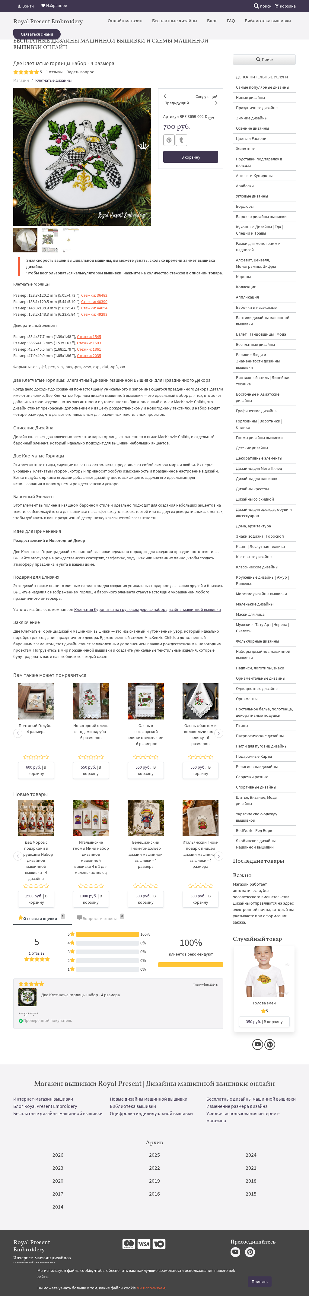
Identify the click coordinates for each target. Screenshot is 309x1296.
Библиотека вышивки (268, 20)
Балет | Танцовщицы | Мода (261, 334)
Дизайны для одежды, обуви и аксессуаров (264, 512)
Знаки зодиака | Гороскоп (260, 536)
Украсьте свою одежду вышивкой (256, 817)
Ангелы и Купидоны (254, 175)
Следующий (207, 96)
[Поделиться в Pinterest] (169, 140)
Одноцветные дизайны (257, 688)
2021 (251, 1167)
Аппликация (247, 297)
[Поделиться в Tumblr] (181, 140)
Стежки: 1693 (89, 343)
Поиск (267, 59)
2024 (251, 1154)
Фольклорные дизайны (257, 641)
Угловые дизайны (252, 196)
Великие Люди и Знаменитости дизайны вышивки (258, 361)
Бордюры (244, 206)
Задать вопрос (80, 71)
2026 (58, 1154)
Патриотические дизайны (260, 735)
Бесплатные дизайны (174, 20)
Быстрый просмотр (36, 707)
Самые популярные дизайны (262, 87)
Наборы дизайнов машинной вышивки (263, 654)
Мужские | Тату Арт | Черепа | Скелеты (262, 628)
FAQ (231, 20)
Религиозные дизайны (257, 766)
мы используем (151, 1288)
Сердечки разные (252, 776)
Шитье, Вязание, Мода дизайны (256, 800)
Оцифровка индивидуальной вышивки (151, 1113)
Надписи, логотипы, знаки (260, 668)
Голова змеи (264, 1003)
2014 (58, 1206)
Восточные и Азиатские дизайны (257, 397)
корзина (287, 6)
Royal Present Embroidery (48, 21)
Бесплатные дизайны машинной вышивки (251, 1099)
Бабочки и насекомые (256, 307)
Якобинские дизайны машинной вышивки (256, 844)
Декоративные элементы (259, 458)
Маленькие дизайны (254, 604)
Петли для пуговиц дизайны (261, 746)
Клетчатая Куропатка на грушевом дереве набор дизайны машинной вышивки (147, 609)
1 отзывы (54, 71)
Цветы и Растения (252, 138)
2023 (58, 1167)
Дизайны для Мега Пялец (259, 468)
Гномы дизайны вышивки (259, 437)
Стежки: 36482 (94, 295)
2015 (251, 1193)
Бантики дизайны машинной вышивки (262, 321)
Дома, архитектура (253, 526)
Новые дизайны (250, 97)
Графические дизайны (256, 410)
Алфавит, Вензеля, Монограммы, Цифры (256, 263)
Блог (212, 20)
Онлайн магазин (125, 20)
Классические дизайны (257, 567)
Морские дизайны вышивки (261, 593)
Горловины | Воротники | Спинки (259, 424)
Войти (27, 6)
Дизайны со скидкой (255, 499)
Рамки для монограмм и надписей (258, 246)
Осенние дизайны (252, 128)
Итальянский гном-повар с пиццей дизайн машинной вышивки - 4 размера (200, 854)
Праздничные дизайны (257, 107)
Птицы (242, 725)
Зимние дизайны (251, 118)
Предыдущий (176, 103)
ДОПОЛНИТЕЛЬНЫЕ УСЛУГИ (262, 77)
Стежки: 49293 (94, 314)
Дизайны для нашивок (256, 478)
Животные (245, 148)
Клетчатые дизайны (53, 80)
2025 (154, 1154)
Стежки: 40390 (94, 301)
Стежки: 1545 (89, 336)
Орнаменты (246, 698)
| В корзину (36, 770)
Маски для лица (250, 614)
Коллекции (246, 286)
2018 (251, 1180)
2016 (154, 1193)
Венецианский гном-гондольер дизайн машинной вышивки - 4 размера (146, 854)
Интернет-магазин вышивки (43, 1099)
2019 (154, 1180)
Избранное (56, 5)
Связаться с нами (37, 34)
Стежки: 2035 (89, 355)
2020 (58, 1180)
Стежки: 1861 (89, 349)
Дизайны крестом (252, 489)
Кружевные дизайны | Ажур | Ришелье (262, 580)
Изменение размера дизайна (237, 1106)
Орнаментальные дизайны (260, 678)
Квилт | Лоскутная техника (260, 546)
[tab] (42, 918)
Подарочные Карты (254, 756)
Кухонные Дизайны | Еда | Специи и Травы (259, 230)
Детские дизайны (252, 447)
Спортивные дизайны (256, 787)
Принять (260, 1281)
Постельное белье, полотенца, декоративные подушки (264, 712)
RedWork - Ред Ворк (254, 830)
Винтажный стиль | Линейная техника (263, 381)
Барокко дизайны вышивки (261, 216)
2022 (154, 1167)
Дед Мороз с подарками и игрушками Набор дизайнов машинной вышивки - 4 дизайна (36, 860)
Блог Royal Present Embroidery (45, 1106)
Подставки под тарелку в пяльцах (259, 162)
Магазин (21, 80)
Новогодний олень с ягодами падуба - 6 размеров (90, 731)
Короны (243, 276)
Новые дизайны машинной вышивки (148, 1099)
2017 (58, 1193)
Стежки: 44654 (94, 308)
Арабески (245, 185)
